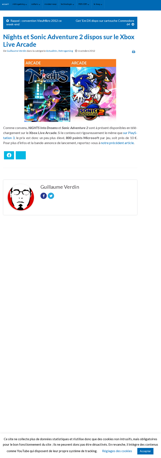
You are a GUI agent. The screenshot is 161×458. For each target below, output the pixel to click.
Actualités (51, 50)
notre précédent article (117, 143)
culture (35, 4)
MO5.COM (83, 4)
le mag (97, 4)
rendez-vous (51, 4)
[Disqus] (70, 275)
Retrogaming (65, 50)
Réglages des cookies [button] (117, 451)
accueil (5, 4)
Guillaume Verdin (16, 50)
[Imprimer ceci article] (133, 51)
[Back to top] (151, 448)
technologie (67, 4)
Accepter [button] (145, 451)
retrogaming (19, 4)
